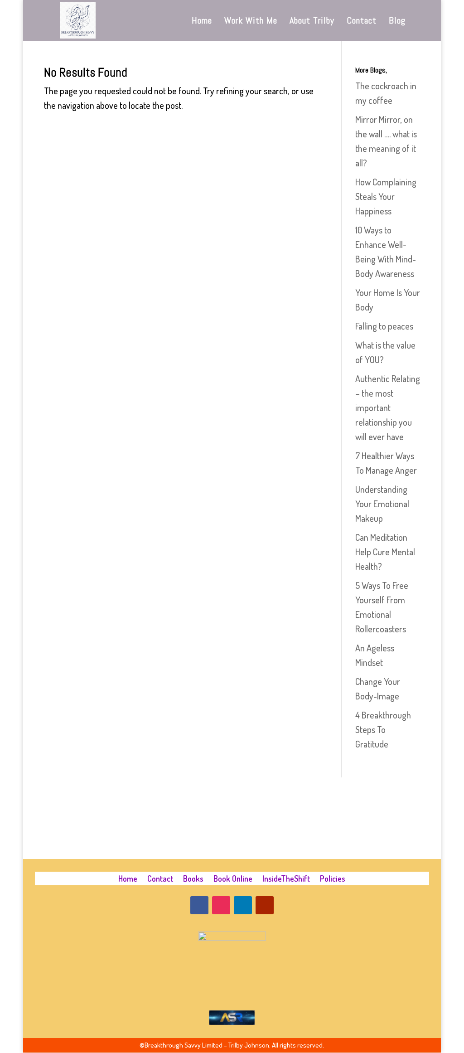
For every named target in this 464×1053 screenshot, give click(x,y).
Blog (397, 21)
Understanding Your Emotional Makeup (382, 503)
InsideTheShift (286, 879)
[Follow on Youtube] (265, 905)
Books (193, 879)
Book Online (232, 879)
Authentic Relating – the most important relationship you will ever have (387, 407)
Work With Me (250, 21)
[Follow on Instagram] (221, 905)
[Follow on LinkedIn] (243, 905)
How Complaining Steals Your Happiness (385, 196)
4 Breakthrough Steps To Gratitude (383, 729)
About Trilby (312, 21)
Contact (362, 21)
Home (202, 21)
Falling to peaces (384, 326)
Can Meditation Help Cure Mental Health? (385, 551)
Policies (332, 879)
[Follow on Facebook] (199, 905)
